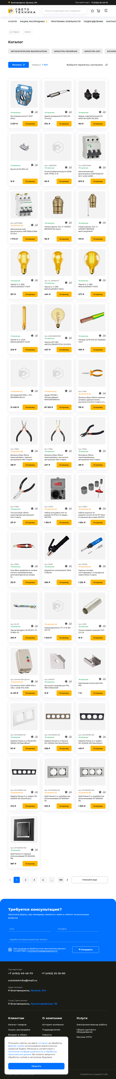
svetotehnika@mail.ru (22, 980)
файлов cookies (16, 1046)
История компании (53, 1024)
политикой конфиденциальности (42, 951)
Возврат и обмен (17, 1035)
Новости (47, 1035)
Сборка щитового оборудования (86, 1030)
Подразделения (51, 1029)
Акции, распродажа (19, 1029)
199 (61, 880)
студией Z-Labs (101, 1074)
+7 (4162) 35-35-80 (53, 973)
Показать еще (89, 880)
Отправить (87, 949)
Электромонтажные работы (92, 1024)
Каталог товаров (17, 1024)
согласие (22, 949)
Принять (36, 1066)
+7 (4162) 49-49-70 (20, 973)
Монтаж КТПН (84, 1037)
